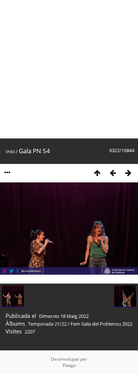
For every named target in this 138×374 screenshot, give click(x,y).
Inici (10, 151)
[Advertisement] (69, 69)
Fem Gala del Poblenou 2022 (101, 323)
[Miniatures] (97, 173)
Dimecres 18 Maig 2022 (64, 316)
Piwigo (69, 365)
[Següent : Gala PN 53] (128, 173)
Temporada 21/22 (47, 323)
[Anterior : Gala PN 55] (112, 173)
